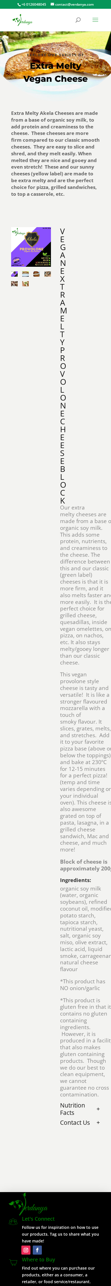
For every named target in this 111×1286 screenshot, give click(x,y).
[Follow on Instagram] (25, 1250)
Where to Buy (38, 1259)
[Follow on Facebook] (37, 1250)
